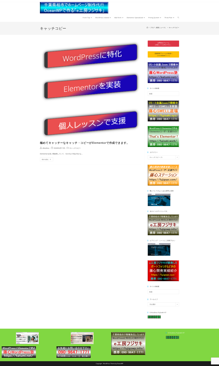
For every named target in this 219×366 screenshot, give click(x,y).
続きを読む (47, 158)
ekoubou (46, 148)
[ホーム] (147, 27)
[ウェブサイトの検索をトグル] (178, 17)
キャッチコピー (174, 27)
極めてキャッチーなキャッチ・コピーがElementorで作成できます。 (84, 143)
